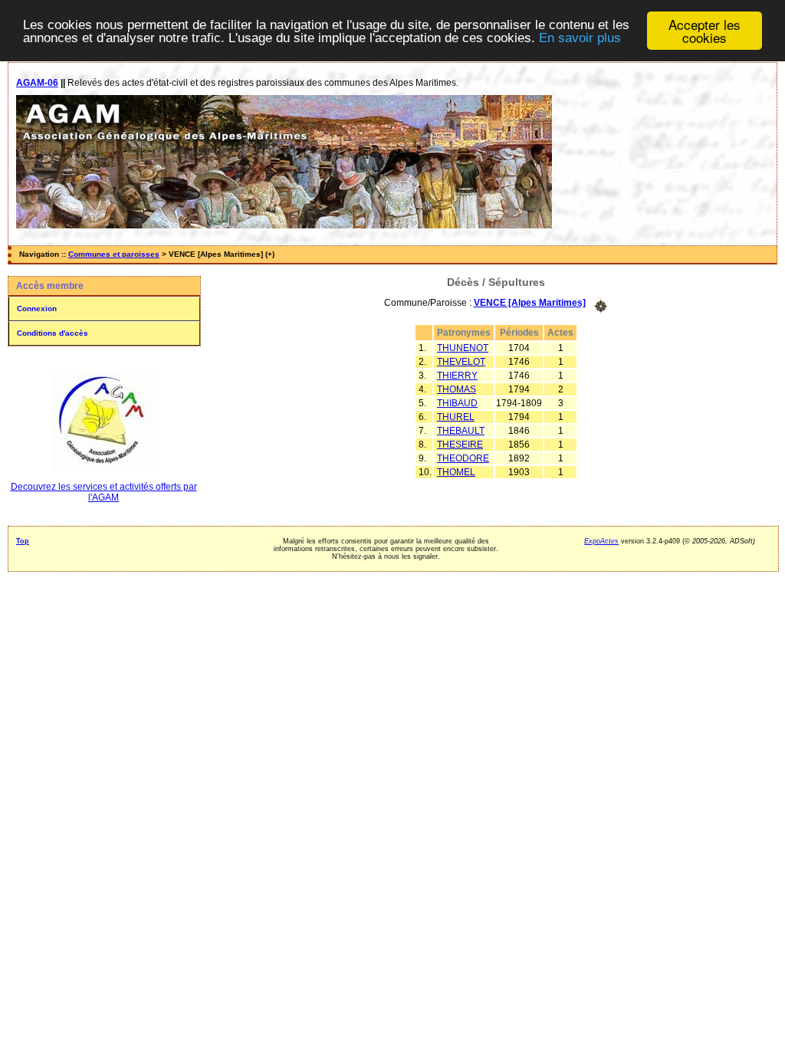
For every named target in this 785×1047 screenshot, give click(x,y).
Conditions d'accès (52, 333)
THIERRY (457, 375)
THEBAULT (460, 430)
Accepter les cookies (704, 31)
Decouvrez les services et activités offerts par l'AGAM (104, 492)
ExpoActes (601, 541)
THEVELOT (461, 361)
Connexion (37, 308)
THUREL (456, 417)
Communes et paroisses (113, 254)
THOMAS (456, 389)
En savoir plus (580, 38)
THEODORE (463, 458)
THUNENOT (462, 348)
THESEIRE (460, 444)
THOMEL (456, 472)
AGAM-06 (37, 82)
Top (22, 541)
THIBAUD (457, 403)
